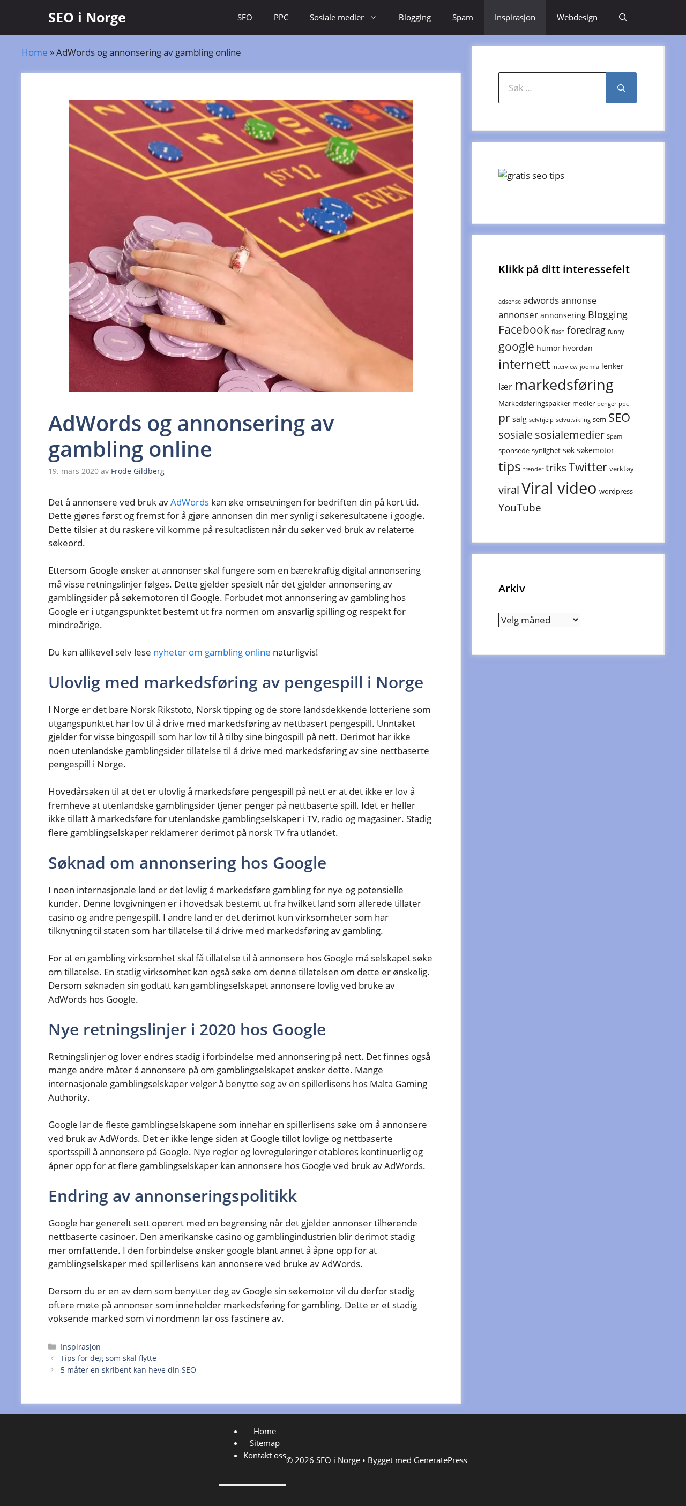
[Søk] (621, 87)
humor (548, 348)
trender (533, 469)
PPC (281, 17)
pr (504, 417)
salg (519, 419)
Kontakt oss (264, 1455)
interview (565, 367)
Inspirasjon (515, 17)
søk (569, 450)
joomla (589, 367)
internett (524, 364)
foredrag (586, 329)
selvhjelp (541, 420)
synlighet (546, 450)
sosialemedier (570, 434)
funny (616, 331)
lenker (612, 366)
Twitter (588, 467)
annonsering (563, 315)
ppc (623, 404)
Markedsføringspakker (534, 403)
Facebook (523, 329)
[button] (623, 17)
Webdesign (577, 17)
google (516, 346)
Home (34, 52)
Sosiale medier (337, 17)
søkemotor (595, 450)
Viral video (559, 488)
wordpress (616, 491)
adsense (509, 301)
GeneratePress (440, 1460)
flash (558, 331)
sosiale (515, 434)
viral (508, 490)
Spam (462, 17)
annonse (578, 300)
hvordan (578, 348)
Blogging (415, 17)
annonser (518, 314)
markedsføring (564, 384)
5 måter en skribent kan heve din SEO (128, 1370)
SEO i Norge (87, 17)
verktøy (621, 468)
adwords (541, 300)
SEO (244, 17)
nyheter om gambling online (212, 652)
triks (556, 468)
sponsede (514, 450)
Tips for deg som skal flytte (108, 1358)
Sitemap (265, 1442)
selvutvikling (573, 420)
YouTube (519, 508)
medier (583, 403)
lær (505, 386)
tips (509, 466)
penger (606, 404)
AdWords (189, 502)
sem (599, 419)
